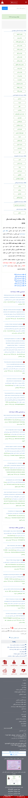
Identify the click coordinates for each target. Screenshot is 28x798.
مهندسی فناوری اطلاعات (20, 42)
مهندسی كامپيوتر (19, 34)
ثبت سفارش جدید (14, 638)
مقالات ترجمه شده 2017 (20, 286)
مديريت (19, 102)
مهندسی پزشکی (19, 61)
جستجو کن (5, 8)
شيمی (20, 159)
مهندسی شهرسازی (20, 83)
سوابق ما (24, 683)
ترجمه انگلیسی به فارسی (21, 700)
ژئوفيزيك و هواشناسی (19, 179)
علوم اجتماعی (19, 129)
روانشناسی (19, 110)
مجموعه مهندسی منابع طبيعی (20, 205)
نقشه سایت (23, 726)
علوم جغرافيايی (19, 140)
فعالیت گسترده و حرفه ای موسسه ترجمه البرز (14, 787)
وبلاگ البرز (24, 687)
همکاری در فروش (22, 721)
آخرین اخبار (23, 714)
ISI (8, 631)
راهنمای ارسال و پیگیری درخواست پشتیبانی (17, 656)
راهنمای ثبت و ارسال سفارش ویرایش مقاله (16, 647)
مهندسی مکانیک (19, 49)
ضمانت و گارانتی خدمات (21, 690)
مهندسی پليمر (19, 68)
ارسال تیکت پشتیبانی (14, 752)
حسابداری (19, 99)
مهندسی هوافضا (19, 87)
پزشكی (19, 186)
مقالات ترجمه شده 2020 (19, 280)
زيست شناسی (19, 163)
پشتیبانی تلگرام (14, 755)
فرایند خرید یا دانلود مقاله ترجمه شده (17, 649)
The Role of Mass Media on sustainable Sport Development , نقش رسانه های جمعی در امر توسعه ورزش (15, 616)
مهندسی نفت (19, 76)
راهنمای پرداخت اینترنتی (21, 719)
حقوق (20, 106)
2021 (5, 266)
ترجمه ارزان (23, 709)
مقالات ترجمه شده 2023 (19, 274)
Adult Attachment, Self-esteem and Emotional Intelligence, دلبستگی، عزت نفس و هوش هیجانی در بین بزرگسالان (15, 548)
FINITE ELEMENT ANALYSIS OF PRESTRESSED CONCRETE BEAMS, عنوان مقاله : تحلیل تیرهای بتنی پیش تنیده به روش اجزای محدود (14, 533)
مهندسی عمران (19, 45)
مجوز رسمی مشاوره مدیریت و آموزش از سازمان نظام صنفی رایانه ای (14, 773)
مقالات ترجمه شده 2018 (20, 284)
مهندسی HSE (19, 91)
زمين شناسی (20, 171)
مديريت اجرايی (19, 144)
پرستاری (19, 190)
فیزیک (20, 167)
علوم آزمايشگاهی (19, 197)
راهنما (14, 642)
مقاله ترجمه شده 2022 (20, 276)
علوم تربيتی (19, 118)
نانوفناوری (19, 175)
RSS (23, 717)
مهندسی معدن (19, 72)
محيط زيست (19, 80)
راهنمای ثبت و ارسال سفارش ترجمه (17, 645)
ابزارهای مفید (22, 652)
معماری (19, 213)
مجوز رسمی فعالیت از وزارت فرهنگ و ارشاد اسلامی (14, 759)
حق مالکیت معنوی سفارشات (19, 654)
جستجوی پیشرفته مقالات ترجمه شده (18, 707)
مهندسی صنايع (19, 53)
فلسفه (20, 137)
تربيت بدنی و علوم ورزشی (19, 114)
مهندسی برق (20, 38)
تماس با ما (24, 685)
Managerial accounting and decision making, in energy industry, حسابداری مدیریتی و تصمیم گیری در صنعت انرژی (14, 577)
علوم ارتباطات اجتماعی (19, 133)
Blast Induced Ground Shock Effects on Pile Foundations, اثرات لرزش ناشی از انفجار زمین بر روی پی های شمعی (14, 418)
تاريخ (19, 152)
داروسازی (19, 194)
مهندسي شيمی (19, 57)
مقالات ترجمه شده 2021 (20, 278)
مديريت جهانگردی (20, 125)
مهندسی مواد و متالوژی (20, 64)
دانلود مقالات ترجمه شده (21, 702)
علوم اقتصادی (19, 121)
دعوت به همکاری (22, 694)
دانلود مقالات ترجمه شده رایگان (19, 704)
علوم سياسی (20, 148)
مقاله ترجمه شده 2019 (20, 282)
